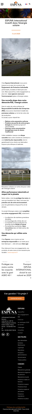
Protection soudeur (23, 398)
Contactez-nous (16, 298)
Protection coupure (23, 384)
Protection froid (22, 387)
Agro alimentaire (22, 340)
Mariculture (21, 350)
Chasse (20, 367)
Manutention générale (24, 370)
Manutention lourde (23, 377)
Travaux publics (22, 360)
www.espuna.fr (13, 252)
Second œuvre (22, 357)
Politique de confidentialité (16, 407)
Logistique (21, 347)
